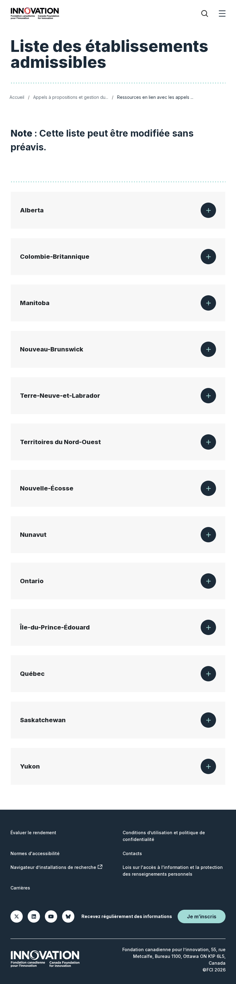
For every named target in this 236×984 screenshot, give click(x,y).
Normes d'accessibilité (35, 853)
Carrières (20, 887)
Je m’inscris (201, 916)
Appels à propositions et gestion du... (70, 97)
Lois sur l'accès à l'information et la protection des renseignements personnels (173, 871)
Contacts (132, 853)
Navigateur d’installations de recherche (53, 867)
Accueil (17, 97)
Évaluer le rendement (33, 832)
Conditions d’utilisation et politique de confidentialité (164, 836)
